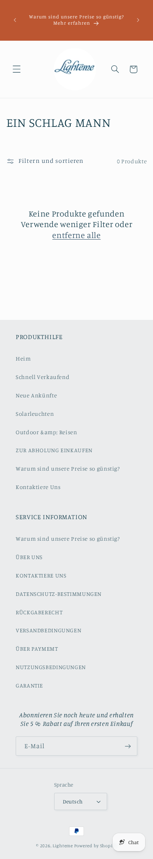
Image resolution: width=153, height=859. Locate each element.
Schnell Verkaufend (42, 377)
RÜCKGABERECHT (39, 612)
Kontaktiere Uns (38, 487)
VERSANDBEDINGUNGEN (48, 630)
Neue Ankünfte (36, 395)
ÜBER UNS (29, 557)
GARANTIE (29, 685)
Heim (23, 358)
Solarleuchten (35, 413)
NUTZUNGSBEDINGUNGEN (51, 667)
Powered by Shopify (95, 845)
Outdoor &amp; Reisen (46, 432)
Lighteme (63, 845)
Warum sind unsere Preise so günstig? (68, 468)
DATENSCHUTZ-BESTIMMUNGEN (59, 593)
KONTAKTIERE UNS (41, 575)
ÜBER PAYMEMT (37, 648)
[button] (16, 69)
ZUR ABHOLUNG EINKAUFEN (54, 450)
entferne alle (76, 235)
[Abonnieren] (128, 746)
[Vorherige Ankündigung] (15, 20)
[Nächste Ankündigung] (138, 20)
